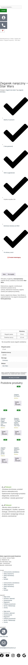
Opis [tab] (4, 274)
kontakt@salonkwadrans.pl (8, 648)
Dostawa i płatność (9, 598)
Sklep (11, 38)
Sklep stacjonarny (9, 573)
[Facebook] (2, 655)
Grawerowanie (8, 600)
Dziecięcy (5, 360)
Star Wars (5, 366)
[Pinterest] (18, 655)
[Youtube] (7, 655)
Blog (5, 577)
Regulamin (7, 602)
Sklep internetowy (9, 575)
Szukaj (3, 10)
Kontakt (6, 579)
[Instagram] (13, 655)
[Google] (24, 655)
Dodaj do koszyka (17, 403)
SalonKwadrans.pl (4, 38)
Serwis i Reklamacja (9, 606)
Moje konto (7, 596)
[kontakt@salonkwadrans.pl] (3, 642)
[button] (14, 377)
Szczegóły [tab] (11, 274)
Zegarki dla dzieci (11, 90)
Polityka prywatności (10, 604)
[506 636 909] (3, 631)
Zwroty (6, 607)
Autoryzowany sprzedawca (11, 572)
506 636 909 (4, 636)
